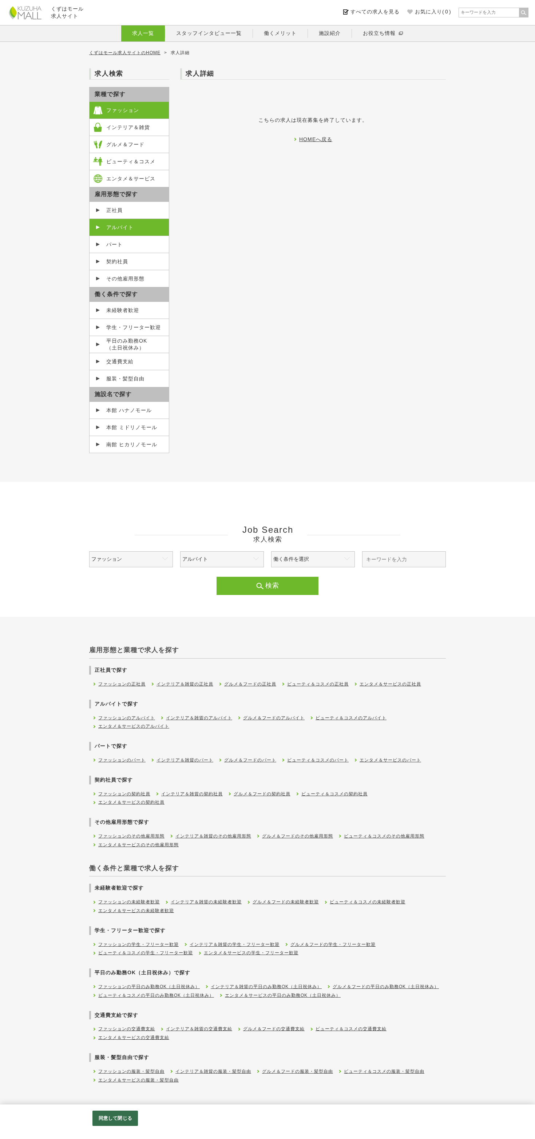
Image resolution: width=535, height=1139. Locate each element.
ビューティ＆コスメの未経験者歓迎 (367, 901)
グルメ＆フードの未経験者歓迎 (286, 901)
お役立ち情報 (379, 33)
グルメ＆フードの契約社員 (262, 793)
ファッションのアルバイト (126, 717)
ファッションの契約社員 (124, 793)
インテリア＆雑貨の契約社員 (192, 793)
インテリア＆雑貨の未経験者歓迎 (206, 901)
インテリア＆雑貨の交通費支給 (199, 1028)
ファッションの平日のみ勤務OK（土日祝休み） (149, 986)
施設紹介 (330, 33)
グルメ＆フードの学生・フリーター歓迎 (333, 944)
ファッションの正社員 (122, 684)
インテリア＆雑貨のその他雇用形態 (213, 836)
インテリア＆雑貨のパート (184, 760)
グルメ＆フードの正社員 (250, 684)
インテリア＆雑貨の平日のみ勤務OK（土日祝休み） (266, 986)
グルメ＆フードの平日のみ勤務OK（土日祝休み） (386, 986)
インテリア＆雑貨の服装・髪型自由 (213, 1071)
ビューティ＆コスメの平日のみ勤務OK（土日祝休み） (156, 995)
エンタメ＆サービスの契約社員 (131, 802)
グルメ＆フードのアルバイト (274, 717)
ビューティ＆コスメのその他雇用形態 (384, 836)
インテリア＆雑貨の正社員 (184, 684)
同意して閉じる (115, 1118)
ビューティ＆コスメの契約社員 (334, 793)
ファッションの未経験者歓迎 (129, 901)
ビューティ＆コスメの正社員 (318, 684)
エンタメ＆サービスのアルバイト (133, 726)
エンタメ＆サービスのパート (390, 760)
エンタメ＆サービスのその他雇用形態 (138, 844)
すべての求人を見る (375, 12)
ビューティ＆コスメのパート (318, 760)
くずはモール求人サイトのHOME (124, 52)
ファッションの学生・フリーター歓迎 (138, 944)
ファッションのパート (122, 760)
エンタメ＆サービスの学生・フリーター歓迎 (251, 952)
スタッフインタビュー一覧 (209, 33)
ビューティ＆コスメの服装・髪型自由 (384, 1071)
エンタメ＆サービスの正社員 (390, 684)
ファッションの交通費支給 (126, 1028)
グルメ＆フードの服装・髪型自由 (297, 1071)
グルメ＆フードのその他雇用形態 (297, 836)
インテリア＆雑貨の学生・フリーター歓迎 (235, 944)
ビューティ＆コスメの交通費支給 (351, 1028)
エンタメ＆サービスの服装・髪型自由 (138, 1080)
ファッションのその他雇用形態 (131, 836)
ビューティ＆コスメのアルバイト (351, 717)
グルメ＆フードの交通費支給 (274, 1028)
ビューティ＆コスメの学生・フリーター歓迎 (145, 952)
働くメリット (280, 33)
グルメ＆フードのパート (250, 760)
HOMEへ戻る (315, 139)
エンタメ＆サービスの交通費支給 (133, 1037)
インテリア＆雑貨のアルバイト (199, 717)
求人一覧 (143, 33)
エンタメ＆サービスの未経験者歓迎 (136, 910)
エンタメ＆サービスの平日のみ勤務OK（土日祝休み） (283, 995)
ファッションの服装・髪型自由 (131, 1071)
